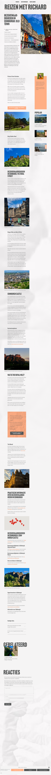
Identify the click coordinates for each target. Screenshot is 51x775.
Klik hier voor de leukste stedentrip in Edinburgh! (17, 433)
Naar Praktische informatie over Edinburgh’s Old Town (17, 108)
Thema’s (17, 2)
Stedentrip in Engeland (7, 32)
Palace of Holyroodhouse (14, 549)
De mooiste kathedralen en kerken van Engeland (10, 36)
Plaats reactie (7, 704)
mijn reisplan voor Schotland (17, 344)
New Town (23, 450)
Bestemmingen (24, 2)
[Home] (2, 2)
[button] (48, 767)
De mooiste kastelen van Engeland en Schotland (10, 34)
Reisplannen (32, 2)
